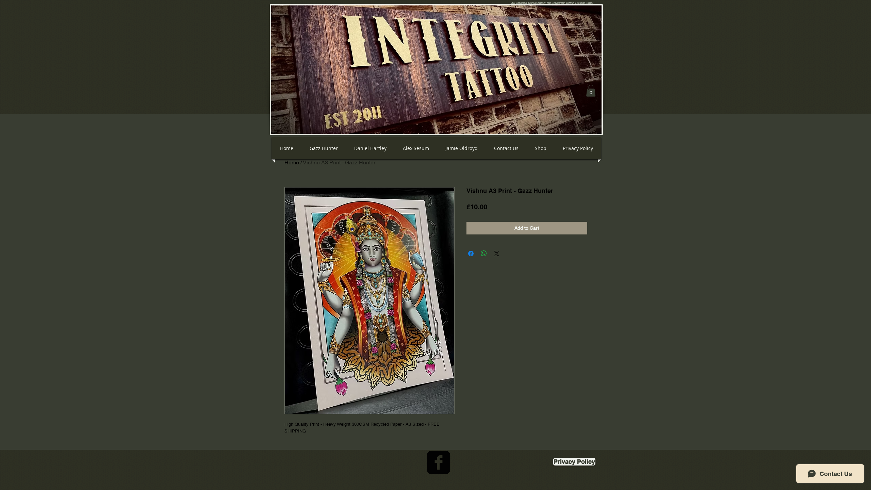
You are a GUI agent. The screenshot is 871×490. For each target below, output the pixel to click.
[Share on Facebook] (471, 253)
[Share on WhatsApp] (484, 253)
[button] (591, 91)
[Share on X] (497, 253)
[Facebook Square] (438, 462)
